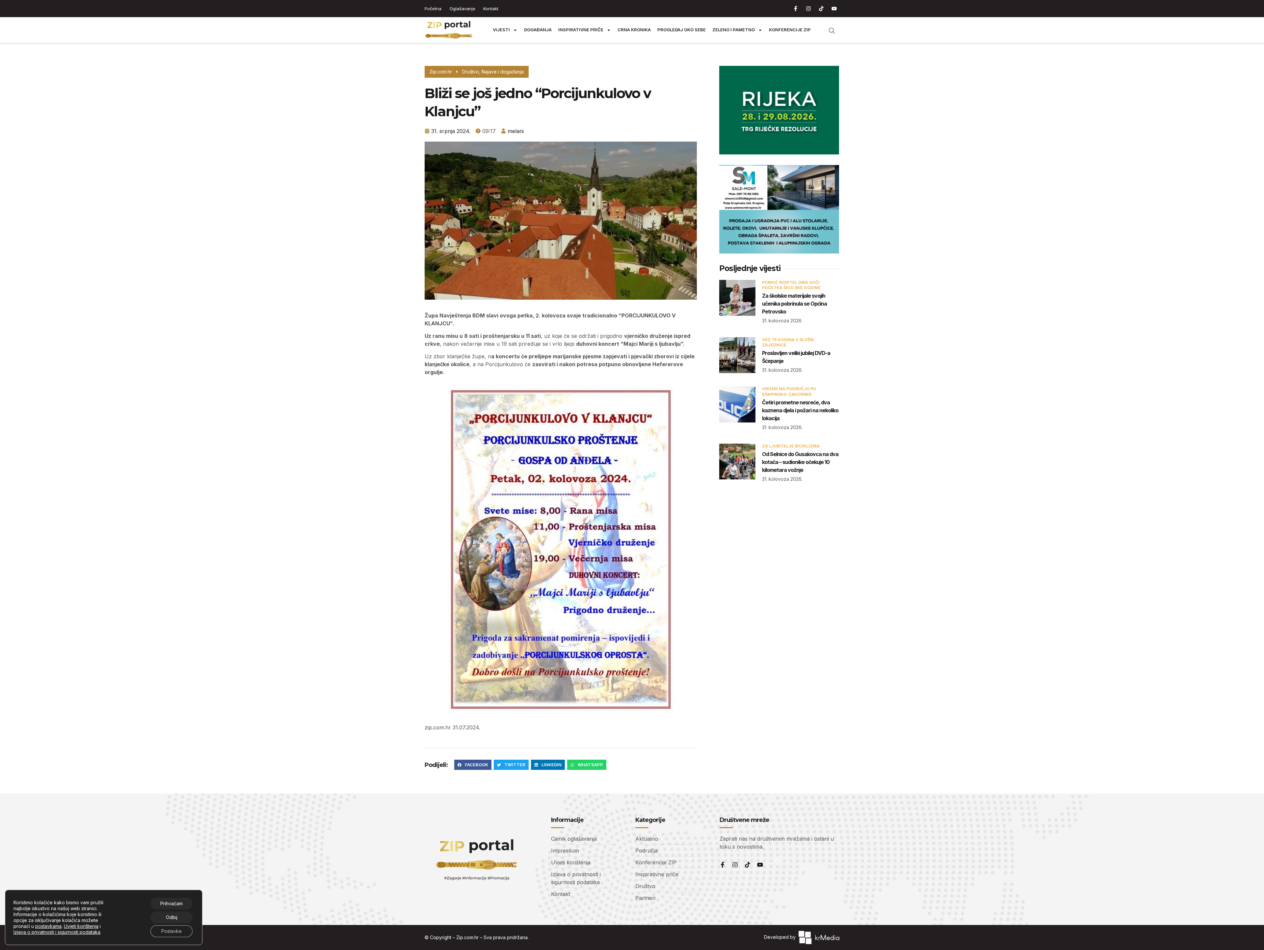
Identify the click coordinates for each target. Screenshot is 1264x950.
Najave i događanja (503, 71)
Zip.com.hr (467, 937)
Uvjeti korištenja (81, 926)
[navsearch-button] (828, 30)
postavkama (48, 926)
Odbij (171, 917)
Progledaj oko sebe (681, 29)
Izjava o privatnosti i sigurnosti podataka (56, 932)
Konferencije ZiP (790, 29)
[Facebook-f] (795, 8)
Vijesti (501, 29)
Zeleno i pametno (733, 29)
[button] (472, 765)
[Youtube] (834, 8)
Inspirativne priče (580, 29)
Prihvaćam (171, 903)
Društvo (470, 71)
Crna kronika (634, 29)
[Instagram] (808, 8)
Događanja (538, 29)
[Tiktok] (821, 8)
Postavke (171, 931)
